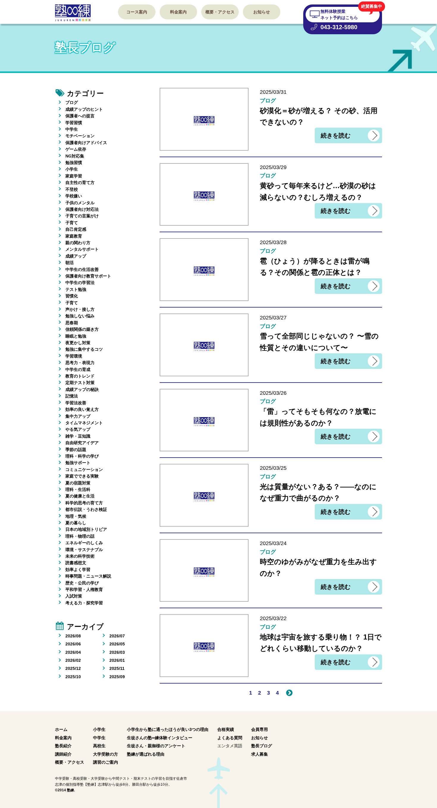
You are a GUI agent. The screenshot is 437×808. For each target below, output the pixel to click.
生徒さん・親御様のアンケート (156, 745)
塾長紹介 (63, 745)
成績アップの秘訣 (82, 389)
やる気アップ (77, 429)
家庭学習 (73, 176)
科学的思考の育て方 (84, 502)
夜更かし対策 (77, 342)
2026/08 (73, 636)
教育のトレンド (80, 376)
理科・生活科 (77, 489)
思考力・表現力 (80, 362)
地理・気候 (75, 516)
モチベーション (80, 135)
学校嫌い (73, 196)
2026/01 (117, 660)
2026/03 (117, 652)
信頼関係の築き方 (82, 329)
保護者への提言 (80, 115)
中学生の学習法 (80, 282)
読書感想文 (75, 562)
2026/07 (117, 636)
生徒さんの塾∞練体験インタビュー (159, 737)
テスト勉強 (75, 289)
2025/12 (73, 668)
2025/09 (117, 676)
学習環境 (73, 356)
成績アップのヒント (84, 109)
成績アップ (75, 256)
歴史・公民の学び (82, 583)
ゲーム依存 (75, 149)
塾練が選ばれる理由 (145, 754)
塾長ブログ (261, 745)
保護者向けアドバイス (86, 142)
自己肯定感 (75, 229)
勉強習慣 (73, 162)
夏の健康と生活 (80, 496)
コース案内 (136, 12)
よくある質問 (229, 737)
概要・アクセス (220, 12)
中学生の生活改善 (82, 269)
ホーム (61, 729)
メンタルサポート (82, 249)
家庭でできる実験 (82, 476)
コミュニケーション (84, 469)
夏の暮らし (75, 522)
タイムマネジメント (84, 422)
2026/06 (73, 644)
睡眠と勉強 (75, 336)
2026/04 (73, 652)
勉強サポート (77, 462)
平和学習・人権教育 (84, 589)
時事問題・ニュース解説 (88, 576)
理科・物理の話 (80, 536)
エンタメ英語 (229, 745)
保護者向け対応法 (82, 209)
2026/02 (73, 660)
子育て (71, 222)
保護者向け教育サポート (88, 276)
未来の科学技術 (80, 556)
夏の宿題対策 (77, 483)
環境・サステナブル (84, 549)
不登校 (71, 189)
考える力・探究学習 (84, 602)
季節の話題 (75, 449)
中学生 (71, 129)
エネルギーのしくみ (84, 542)
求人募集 (259, 754)
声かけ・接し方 (80, 309)
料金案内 (178, 12)
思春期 (71, 322)
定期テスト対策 (80, 382)
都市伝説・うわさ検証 (86, 509)
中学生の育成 (77, 369)
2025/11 (117, 668)
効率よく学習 (77, 569)
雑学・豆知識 (77, 436)
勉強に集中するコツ (84, 349)
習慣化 (71, 296)
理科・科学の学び (82, 456)
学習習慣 (73, 122)
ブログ (71, 102)
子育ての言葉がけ (82, 215)
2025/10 (73, 676)
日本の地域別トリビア (86, 529)
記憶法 (71, 396)
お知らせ (261, 12)
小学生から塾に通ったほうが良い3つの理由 (167, 729)
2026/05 (117, 644)
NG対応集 (74, 156)
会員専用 (259, 729)
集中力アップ (77, 416)
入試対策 (73, 596)
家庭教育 (73, 236)
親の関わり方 (77, 242)
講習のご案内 (105, 762)
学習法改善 (75, 402)
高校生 (99, 745)
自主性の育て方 (80, 182)
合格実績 (225, 729)
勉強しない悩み (80, 315)
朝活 (69, 262)
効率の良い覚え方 (82, 409)
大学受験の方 (105, 754)
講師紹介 (63, 754)
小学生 (71, 169)
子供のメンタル (80, 202)
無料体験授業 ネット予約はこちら (339, 14)
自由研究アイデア (82, 442)
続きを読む (335, 135)
